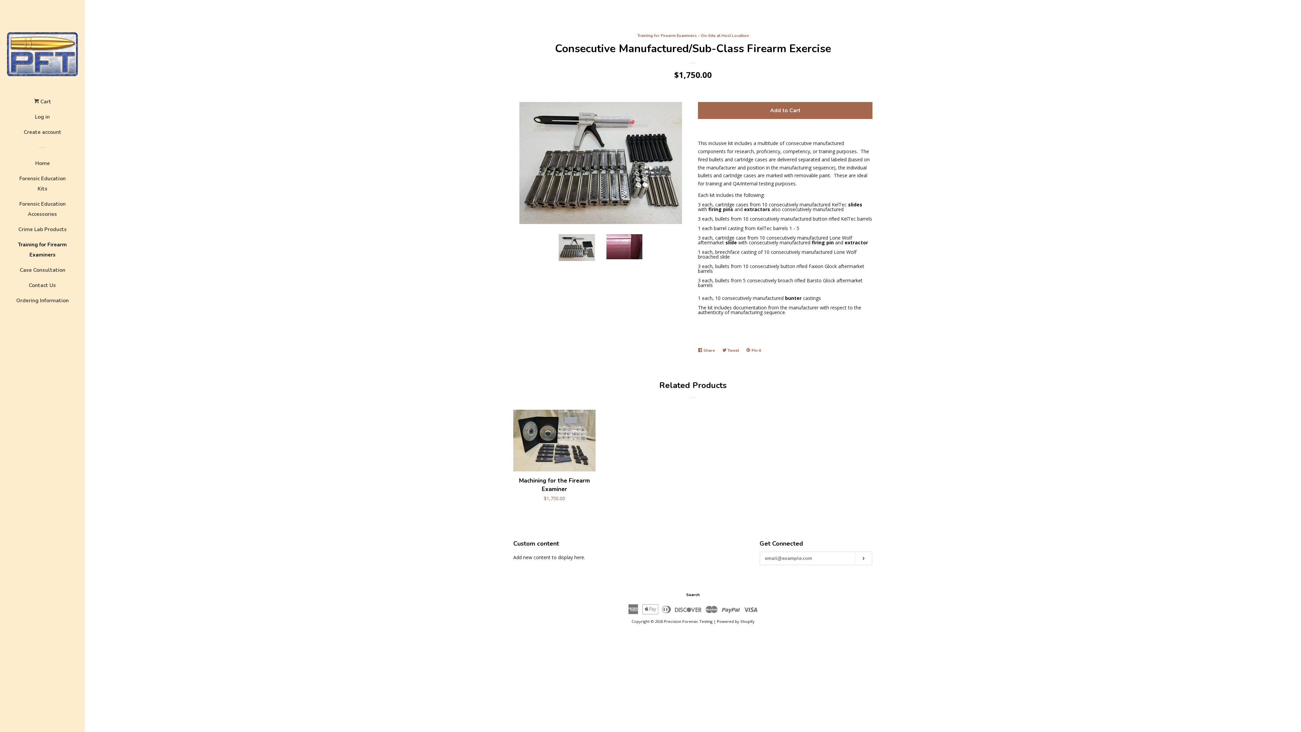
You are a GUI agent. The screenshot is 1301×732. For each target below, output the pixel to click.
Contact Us (42, 285)
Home (42, 163)
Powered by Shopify (736, 621)
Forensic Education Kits (42, 183)
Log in (42, 117)
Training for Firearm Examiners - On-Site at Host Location (693, 35)
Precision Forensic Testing (688, 621)
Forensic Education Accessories (42, 209)
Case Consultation (42, 270)
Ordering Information (42, 300)
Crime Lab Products (42, 229)
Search (693, 594)
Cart (45, 101)
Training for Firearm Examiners (42, 249)
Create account (42, 132)
